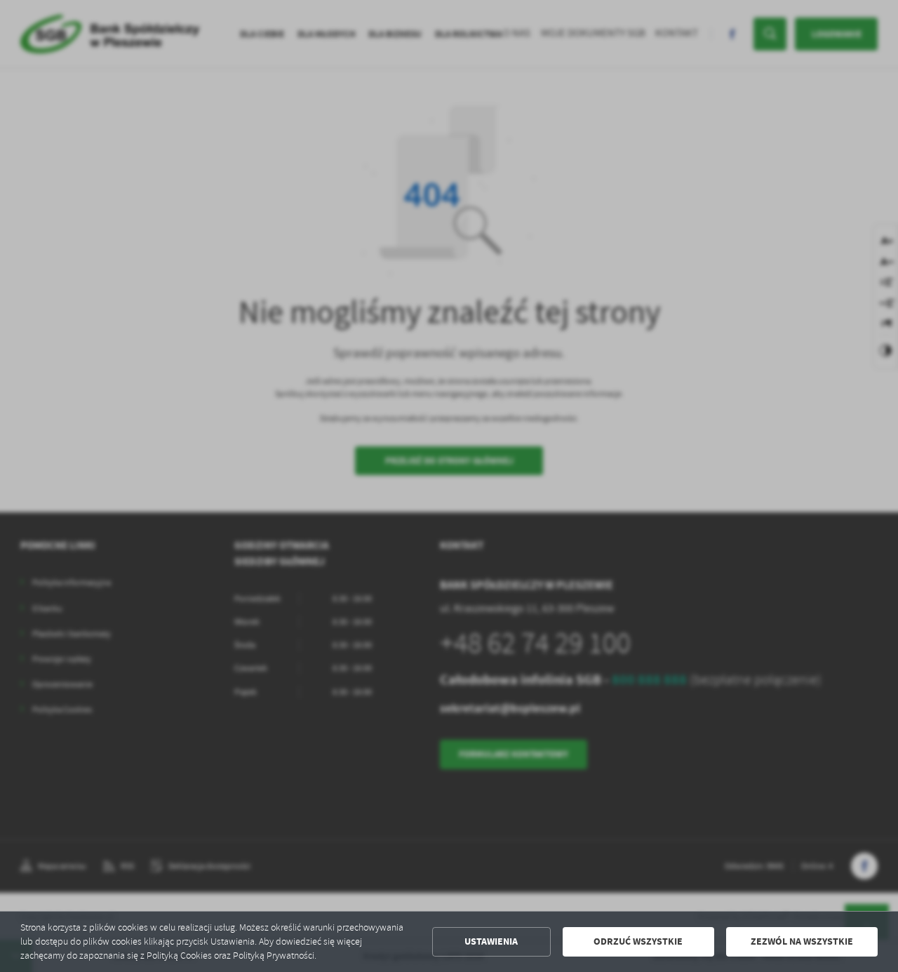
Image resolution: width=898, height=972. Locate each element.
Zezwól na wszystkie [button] (802, 941)
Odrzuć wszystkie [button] (638, 941)
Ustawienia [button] (491, 941)
